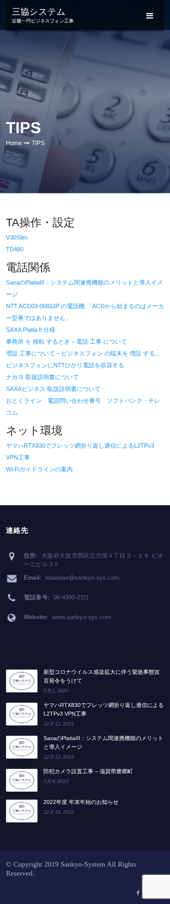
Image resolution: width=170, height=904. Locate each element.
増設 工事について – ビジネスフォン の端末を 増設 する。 (83, 353)
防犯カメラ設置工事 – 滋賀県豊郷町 (88, 771)
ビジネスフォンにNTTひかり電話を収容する (65, 365)
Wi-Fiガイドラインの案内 (39, 469)
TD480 (14, 249)
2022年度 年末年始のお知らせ (81, 802)
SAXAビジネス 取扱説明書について (53, 388)
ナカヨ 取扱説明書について (42, 377)
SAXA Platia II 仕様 (30, 329)
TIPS (38, 143)
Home (14, 143)
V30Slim (17, 237)
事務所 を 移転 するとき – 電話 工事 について (66, 341)
